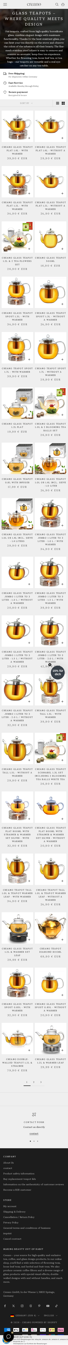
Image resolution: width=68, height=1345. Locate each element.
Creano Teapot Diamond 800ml (50, 950)
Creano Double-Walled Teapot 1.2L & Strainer (17, 1062)
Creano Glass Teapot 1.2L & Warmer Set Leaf (17, 952)
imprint (7, 1233)
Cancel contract (12, 1238)
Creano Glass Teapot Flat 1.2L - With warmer (17, 205)
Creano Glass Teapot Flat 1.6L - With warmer (17, 150)
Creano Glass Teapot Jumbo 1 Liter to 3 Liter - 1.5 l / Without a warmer (17, 656)
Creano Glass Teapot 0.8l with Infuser (17, 480)
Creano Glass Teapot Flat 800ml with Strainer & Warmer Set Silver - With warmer (17, 834)
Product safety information (18, 1173)
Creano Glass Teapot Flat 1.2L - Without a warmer (50, 205)
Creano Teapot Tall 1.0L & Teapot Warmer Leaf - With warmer (17, 893)
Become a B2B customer (17, 1189)
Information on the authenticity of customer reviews (33, 1184)
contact (34, 1133)
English (49, 1315)
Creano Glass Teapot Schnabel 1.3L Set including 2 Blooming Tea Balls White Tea (50, 774)
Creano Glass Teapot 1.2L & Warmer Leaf (50, 1061)
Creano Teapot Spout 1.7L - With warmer (17, 370)
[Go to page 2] (40, 1082)
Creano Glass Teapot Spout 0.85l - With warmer (17, 1007)
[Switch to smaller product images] (63, 103)
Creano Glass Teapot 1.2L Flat (17, 425)
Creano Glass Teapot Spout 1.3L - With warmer (17, 316)
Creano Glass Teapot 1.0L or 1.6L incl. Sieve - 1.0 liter (50, 482)
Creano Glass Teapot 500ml (50, 259)
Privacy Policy (10, 1222)
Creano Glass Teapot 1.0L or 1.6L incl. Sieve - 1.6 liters (17, 537)
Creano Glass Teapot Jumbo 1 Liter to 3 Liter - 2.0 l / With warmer (50, 656)
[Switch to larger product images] (57, 103)
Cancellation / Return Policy (18, 1217)
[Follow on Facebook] (5, 1306)
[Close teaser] (49, 664)
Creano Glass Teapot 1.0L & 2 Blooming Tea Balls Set (50, 427)
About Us (8, 1162)
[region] (34, 1124)
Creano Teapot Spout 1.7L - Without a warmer (50, 371)
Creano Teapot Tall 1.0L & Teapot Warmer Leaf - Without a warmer (50, 894)
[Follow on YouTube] (48, 1306)
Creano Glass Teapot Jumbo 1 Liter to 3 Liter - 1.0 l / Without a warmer (17, 598)
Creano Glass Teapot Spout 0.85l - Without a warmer (50, 1007)
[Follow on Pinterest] (39, 1306)
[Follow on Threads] (30, 1306)
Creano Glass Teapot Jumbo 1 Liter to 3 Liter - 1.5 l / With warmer (50, 598)
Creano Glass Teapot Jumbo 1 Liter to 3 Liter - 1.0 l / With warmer (50, 539)
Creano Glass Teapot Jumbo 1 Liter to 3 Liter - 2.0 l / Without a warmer (17, 715)
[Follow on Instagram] (22, 1306)
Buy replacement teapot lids (19, 1178)
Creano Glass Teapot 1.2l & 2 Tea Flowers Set (17, 261)
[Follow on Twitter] (13, 1306)
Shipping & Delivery (14, 1211)
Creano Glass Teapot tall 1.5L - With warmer (50, 713)
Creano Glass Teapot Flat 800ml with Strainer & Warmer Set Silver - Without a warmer (50, 834)
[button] (58, 672)
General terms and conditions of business (27, 1227)
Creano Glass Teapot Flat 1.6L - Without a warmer (50, 150)
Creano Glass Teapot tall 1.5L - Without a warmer (17, 772)
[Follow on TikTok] (56, 1306)
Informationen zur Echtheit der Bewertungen (30, 1344)
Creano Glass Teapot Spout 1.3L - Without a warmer (50, 316)
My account (10, 1206)
